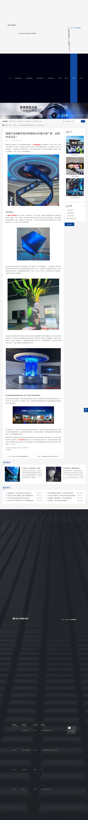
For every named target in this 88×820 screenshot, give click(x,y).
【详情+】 (34, 477)
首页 (10, 78)
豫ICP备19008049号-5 (47, 789)
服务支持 (66, 78)
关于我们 (80, 78)
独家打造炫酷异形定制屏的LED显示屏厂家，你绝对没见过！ (31, 125)
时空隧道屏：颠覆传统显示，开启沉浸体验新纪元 (73, 468)
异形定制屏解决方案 (29, 78)
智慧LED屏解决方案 (25, 730)
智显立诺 (19, 447)
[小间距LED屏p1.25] (75, 187)
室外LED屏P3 (75, 155)
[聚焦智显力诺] (44, 118)
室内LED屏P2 (75, 176)
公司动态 (15, 125)
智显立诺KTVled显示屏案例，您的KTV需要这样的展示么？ (21, 495)
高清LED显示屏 (20, 121)
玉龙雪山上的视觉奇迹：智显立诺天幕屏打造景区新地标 (32, 468)
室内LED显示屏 (28, 121)
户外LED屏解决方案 (50, 78)
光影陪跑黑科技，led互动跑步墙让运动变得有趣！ (19, 493)
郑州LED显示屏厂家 (37, 121)
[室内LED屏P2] (75, 166)
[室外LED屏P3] (75, 145)
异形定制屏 (14, 447)
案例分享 (35, 789)
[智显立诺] (20, 619)
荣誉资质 (35, 769)
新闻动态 (73, 78)
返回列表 (69, 224)
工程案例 (59, 78)
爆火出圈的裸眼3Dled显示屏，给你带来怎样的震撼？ (61, 493)
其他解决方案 (24, 769)
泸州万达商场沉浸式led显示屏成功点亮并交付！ (19, 498)
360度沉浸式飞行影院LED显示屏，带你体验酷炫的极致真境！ (21, 500)
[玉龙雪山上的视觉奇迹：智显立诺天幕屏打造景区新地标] (12, 474)
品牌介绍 (35, 730)
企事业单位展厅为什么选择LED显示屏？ (50, 456)
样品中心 (23, 789)
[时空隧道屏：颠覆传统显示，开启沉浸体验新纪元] (53, 474)
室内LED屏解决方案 (18, 78)
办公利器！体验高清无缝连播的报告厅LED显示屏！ (20, 456)
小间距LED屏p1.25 (75, 197)
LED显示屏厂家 (12, 121)
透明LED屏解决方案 (40, 78)
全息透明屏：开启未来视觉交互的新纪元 (58, 500)
